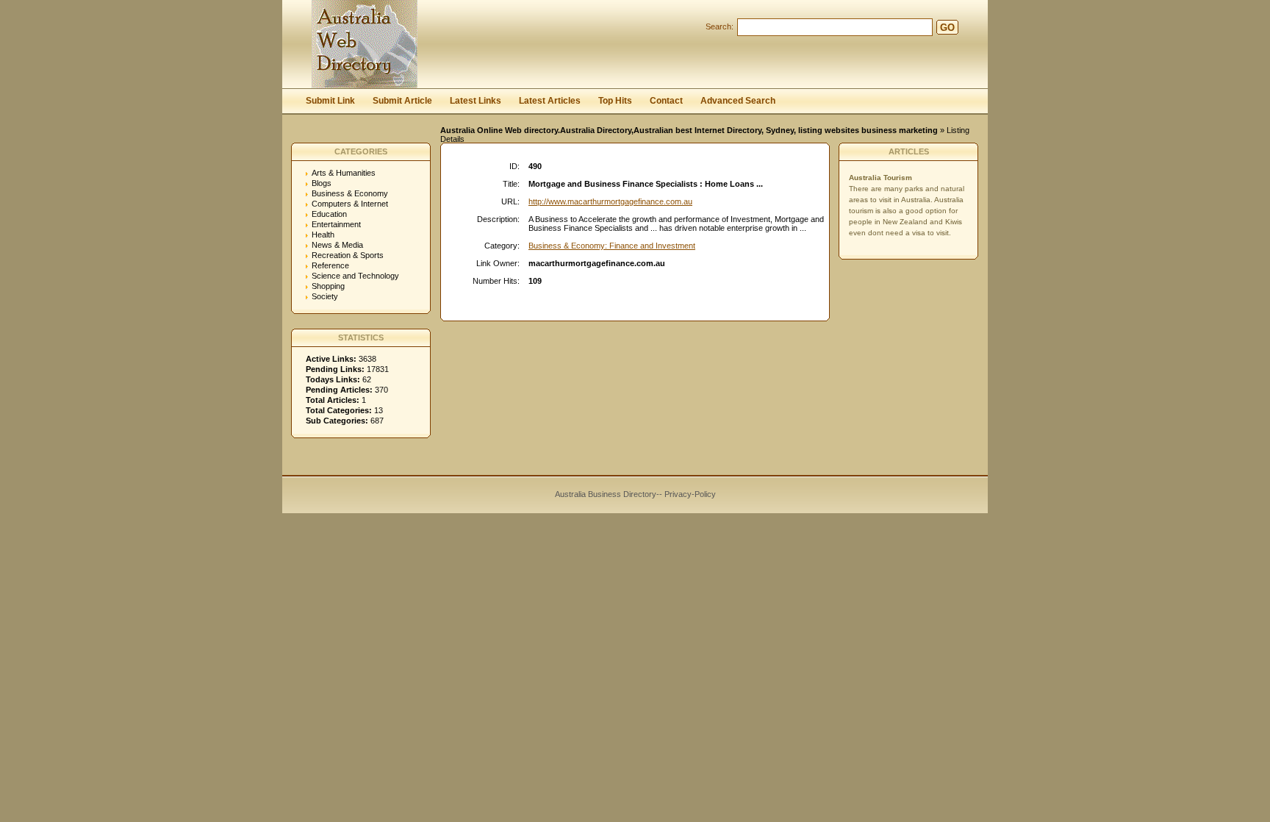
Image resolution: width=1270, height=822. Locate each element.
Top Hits (615, 101)
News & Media (337, 244)
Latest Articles (550, 101)
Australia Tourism (880, 178)
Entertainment (336, 224)
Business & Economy (350, 193)
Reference (330, 265)
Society (325, 296)
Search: (719, 26)
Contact (666, 101)
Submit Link (330, 101)
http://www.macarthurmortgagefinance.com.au (610, 201)
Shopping (328, 286)
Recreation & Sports (348, 255)
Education (329, 214)
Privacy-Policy (690, 494)
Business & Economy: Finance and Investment (611, 245)
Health (323, 234)
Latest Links (475, 101)
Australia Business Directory (605, 494)
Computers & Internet (350, 203)
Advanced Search (737, 101)
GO (947, 27)
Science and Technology (355, 275)
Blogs (321, 183)
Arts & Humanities (344, 172)
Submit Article (402, 101)
